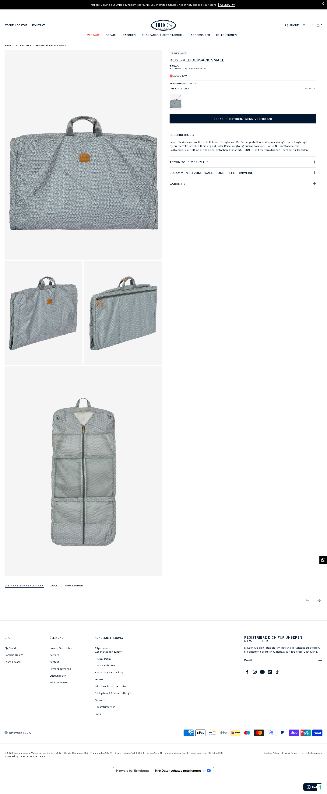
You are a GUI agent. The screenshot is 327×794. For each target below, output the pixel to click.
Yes (181, 4)
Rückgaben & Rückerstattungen (113, 693)
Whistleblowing (59, 682)
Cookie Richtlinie (105, 665)
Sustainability (58, 675)
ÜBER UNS (56, 638)
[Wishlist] (311, 25)
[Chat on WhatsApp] (323, 560)
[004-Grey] (176, 102)
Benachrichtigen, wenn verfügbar (243, 118)
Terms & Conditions (311, 753)
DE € (28, 732)
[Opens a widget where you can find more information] (312, 787)
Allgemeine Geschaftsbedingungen (108, 650)
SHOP (8, 638)
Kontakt (54, 662)
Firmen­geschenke (60, 668)
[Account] (304, 25)
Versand (99, 679)
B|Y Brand (10, 648)
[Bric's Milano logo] (163, 25)
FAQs (98, 714)
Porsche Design (14, 655)
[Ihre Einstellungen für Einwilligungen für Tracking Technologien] (320, 787)
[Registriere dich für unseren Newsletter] (320, 660)
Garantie (100, 700)
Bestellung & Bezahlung (109, 672)
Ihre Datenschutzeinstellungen (178, 770)
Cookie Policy (271, 753)
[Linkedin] (270, 672)
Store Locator (13, 662)
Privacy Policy (103, 658)
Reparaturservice (105, 707)
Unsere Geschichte (61, 648)
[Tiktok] (277, 672)
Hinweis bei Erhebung (132, 770)
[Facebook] (247, 672)
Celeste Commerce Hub (32, 756)
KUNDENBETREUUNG (109, 638)
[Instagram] (255, 672)
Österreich (15, 732)
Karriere (54, 655)
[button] (314, 61)
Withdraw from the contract (112, 686)
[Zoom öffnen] (83, 154)
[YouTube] (262, 672)
